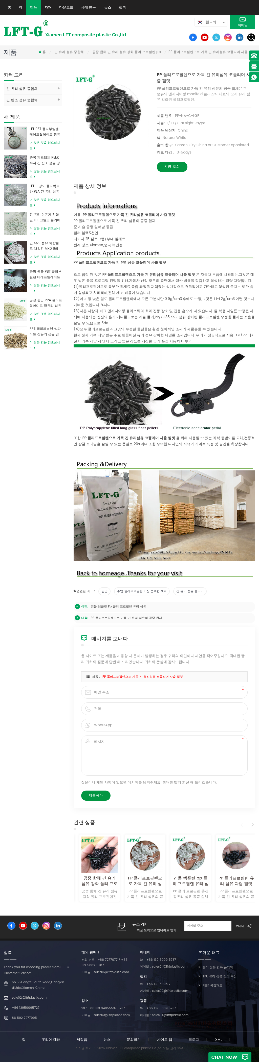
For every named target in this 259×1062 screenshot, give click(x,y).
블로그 (193, 1040)
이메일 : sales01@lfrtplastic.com (105, 972)
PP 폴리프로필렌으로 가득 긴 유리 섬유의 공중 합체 (126, 618)
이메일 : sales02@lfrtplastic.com (164, 991)
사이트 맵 (164, 1040)
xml (218, 1040)
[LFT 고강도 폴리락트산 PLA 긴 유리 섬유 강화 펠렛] (15, 195)
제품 (33, 7)
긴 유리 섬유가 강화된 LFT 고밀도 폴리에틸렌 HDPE (45, 217)
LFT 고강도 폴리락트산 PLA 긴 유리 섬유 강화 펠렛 (44, 189)
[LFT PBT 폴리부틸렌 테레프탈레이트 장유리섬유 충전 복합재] (15, 138)
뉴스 (107, 7)
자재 (48, 7)
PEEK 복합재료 (212, 985)
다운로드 (66, 7)
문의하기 (134, 1040)
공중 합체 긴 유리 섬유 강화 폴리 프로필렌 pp (126, 52)
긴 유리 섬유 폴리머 (190, 591)
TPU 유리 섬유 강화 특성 (219, 976)
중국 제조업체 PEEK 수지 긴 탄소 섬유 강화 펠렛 (45, 160)
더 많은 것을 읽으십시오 (45, 145)
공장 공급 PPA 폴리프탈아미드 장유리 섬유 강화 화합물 (46, 303)
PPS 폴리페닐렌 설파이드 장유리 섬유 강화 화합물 (45, 331)
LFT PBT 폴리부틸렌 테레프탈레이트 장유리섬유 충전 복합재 (45, 132)
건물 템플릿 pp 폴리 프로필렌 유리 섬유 (118, 606)
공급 (104, 591)
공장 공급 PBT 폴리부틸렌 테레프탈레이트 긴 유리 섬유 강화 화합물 (45, 274)
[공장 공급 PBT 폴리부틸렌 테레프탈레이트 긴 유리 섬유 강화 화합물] (15, 281)
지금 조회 (172, 166)
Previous (242, 824)
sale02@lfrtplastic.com (29, 997)
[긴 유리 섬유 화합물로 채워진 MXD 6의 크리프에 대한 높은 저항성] (15, 252)
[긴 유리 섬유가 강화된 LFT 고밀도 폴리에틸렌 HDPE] (15, 223)
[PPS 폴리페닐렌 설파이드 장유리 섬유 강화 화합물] (15, 338)
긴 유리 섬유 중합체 (69, 52)
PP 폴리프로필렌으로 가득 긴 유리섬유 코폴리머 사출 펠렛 (142, 676)
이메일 (243, 25)
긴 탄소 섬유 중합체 (22, 100)
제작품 (82, 1040)
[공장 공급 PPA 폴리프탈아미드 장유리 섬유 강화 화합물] (15, 309)
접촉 (122, 7)
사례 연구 (88, 7)
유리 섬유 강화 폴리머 (218, 967)
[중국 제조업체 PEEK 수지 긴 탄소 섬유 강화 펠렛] (15, 166)
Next (251, 824)
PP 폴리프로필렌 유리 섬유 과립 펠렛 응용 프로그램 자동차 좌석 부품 (233, 881)
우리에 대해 (51, 1040)
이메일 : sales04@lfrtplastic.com (164, 1015)
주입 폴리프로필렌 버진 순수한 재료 (142, 591)
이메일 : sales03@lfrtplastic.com (105, 1015)
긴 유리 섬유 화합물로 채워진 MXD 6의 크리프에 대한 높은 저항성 (44, 246)
